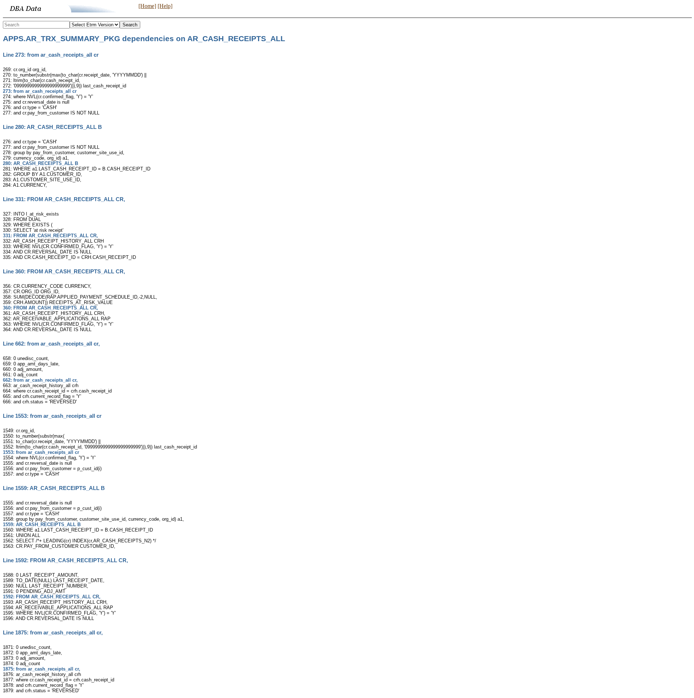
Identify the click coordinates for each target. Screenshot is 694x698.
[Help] (165, 6)
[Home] (147, 6)
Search (130, 24)
